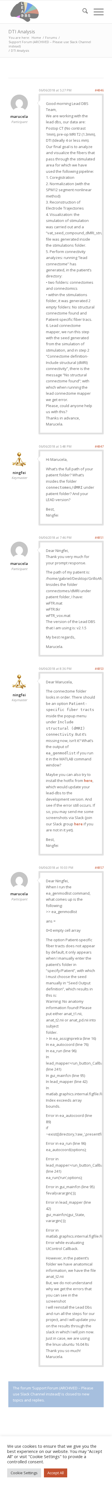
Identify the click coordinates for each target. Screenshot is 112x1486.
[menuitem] (82, 11)
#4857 (99, 867)
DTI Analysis (21, 31)
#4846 (99, 90)
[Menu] (96, 11)
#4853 (99, 668)
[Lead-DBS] (46, 11)
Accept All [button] (55, 1472)
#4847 (99, 446)
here (88, 780)
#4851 (99, 537)
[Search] (82, 11)
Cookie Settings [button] (24, 1472)
